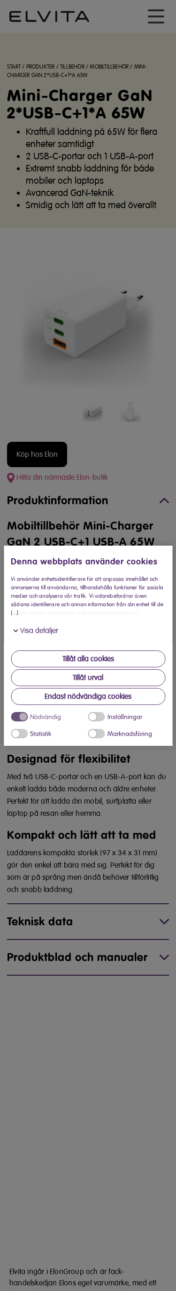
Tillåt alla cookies (88, 659)
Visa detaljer (39, 630)
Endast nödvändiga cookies (88, 696)
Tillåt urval (88, 677)
